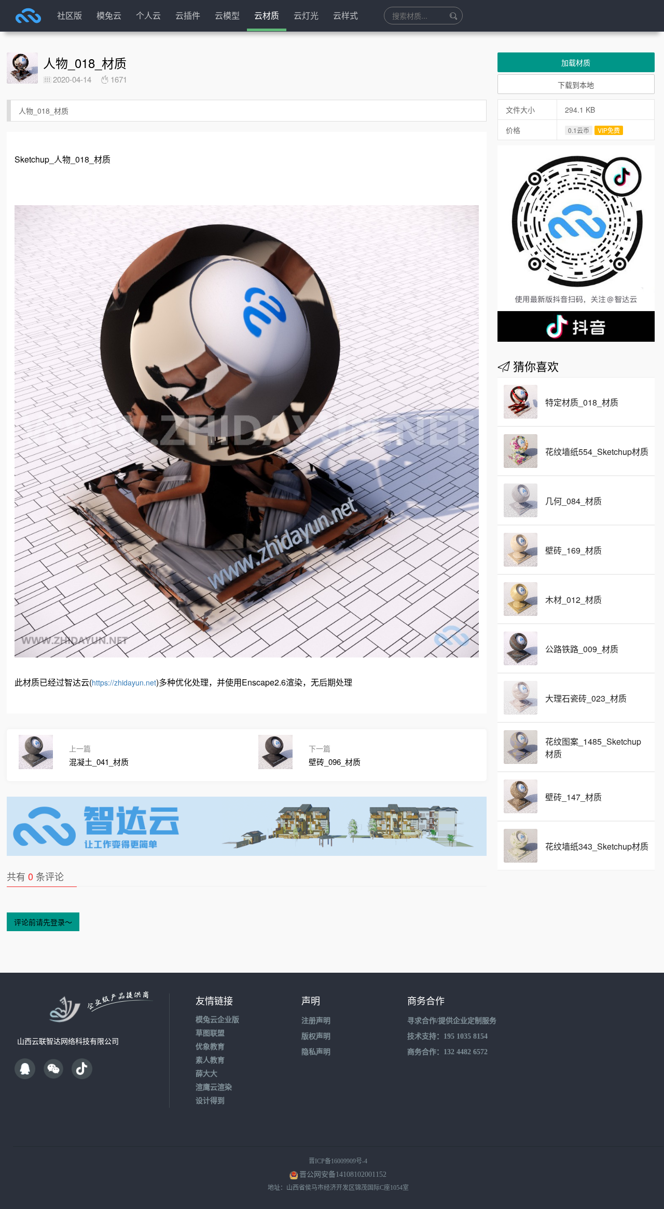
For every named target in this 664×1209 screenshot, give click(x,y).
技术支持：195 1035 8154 (447, 1036)
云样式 (345, 15)
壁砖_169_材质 (573, 550)
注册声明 (315, 1021)
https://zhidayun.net (124, 682)
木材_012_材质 (573, 600)
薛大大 (206, 1074)
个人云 (148, 15)
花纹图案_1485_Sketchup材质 (593, 747)
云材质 (266, 15)
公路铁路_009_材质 (581, 649)
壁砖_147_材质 (573, 797)
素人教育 (210, 1060)
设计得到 (210, 1101)
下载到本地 (576, 84)
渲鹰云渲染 (214, 1087)
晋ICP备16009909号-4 (338, 1161)
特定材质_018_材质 (581, 402)
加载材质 (575, 62)
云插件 (187, 15)
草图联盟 (210, 1033)
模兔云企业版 (217, 1020)
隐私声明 (315, 1052)
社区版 (69, 15)
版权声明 (315, 1036)
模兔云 (108, 15)
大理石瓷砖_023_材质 (586, 698)
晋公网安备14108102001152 (342, 1174)
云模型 (227, 15)
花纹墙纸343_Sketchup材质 (596, 846)
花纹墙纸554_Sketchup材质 (596, 452)
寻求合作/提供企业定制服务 (451, 1021)
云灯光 (306, 15)
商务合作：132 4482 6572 (447, 1052)
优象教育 (210, 1047)
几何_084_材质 (573, 501)
